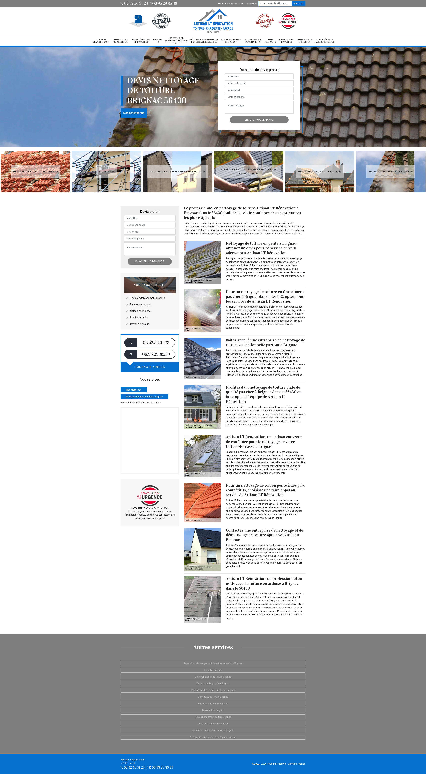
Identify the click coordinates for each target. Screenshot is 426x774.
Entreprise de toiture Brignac (213, 703)
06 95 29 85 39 (164, 3)
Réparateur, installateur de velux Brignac (213, 730)
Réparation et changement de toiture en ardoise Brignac (213, 663)
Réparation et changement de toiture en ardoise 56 (204, 40)
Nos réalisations (134, 113)
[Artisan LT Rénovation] (213, 21)
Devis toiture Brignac (213, 710)
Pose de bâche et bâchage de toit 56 (324, 40)
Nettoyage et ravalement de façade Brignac (213, 737)
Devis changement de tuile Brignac (213, 717)
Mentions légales (296, 763)
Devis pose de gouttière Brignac (213, 683)
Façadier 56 (157, 40)
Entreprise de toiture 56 (286, 40)
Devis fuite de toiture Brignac (213, 696)
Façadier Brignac (213, 670)
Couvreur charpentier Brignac (213, 723)
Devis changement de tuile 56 (231, 40)
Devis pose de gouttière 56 (120, 40)
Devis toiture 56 (270, 40)
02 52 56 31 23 (135, 3)
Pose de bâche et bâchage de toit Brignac (213, 690)
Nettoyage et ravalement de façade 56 (176, 40)
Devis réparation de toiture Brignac (213, 676)
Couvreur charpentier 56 (101, 40)
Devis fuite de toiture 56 (304, 40)
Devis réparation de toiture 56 (141, 40)
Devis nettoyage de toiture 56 (252, 40)
